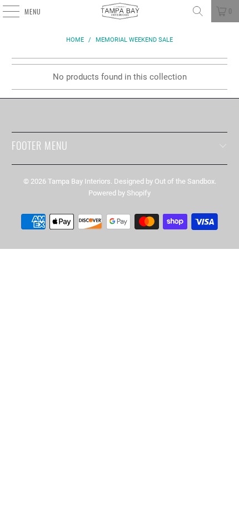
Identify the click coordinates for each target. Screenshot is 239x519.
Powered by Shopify (119, 193)
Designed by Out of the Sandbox (164, 181)
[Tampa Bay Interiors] (120, 11)
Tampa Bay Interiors (79, 181)
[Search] (197, 11)
